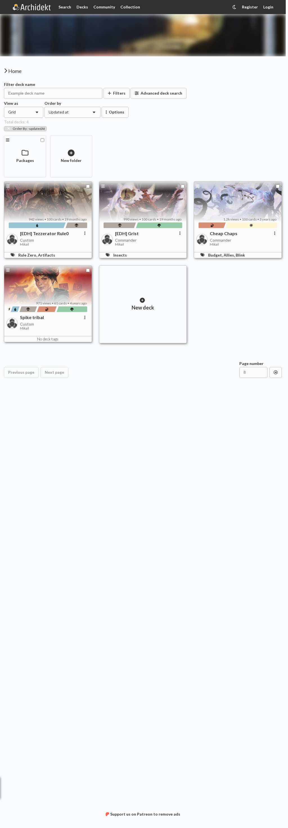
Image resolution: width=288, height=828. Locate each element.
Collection (130, 7)
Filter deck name (19, 84)
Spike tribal (32, 317)
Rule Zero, (28, 255)
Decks (82, 7)
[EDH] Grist (127, 233)
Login (268, 7)
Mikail (24, 244)
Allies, (230, 255)
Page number (251, 363)
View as (11, 103)
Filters (119, 93)
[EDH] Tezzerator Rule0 (44, 233)
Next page (54, 372)
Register (250, 7)
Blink (240, 255)
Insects (120, 255)
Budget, (216, 255)
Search (64, 7)
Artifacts (46, 255)
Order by (52, 103)
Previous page (21, 372)
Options (116, 112)
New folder (71, 160)
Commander (125, 240)
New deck (143, 307)
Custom (27, 240)
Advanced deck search (161, 93)
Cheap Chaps (223, 233)
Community (104, 7)
